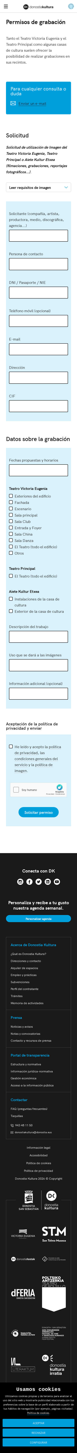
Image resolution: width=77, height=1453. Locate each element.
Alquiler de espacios (24, 968)
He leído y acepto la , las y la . (38, 758)
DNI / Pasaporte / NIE (27, 282)
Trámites (16, 996)
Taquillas (17, 1116)
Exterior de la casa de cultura (39, 611)
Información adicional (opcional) (36, 683)
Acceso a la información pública (32, 1085)
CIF (12, 395)
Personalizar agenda (38, 919)
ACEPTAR (38, 1423)
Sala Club (23, 521)
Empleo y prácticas (23, 975)
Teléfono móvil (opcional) (30, 310)
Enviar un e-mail (32, 103)
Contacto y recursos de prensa (31, 1040)
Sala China (24, 533)
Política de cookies (38, 1163)
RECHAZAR (38, 1433)
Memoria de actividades (27, 1003)
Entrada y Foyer (28, 527)
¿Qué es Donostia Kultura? (28, 954)
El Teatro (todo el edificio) (36, 546)
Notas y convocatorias (25, 1033)
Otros (19, 553)
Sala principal (26, 514)
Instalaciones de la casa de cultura (37, 601)
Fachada (22, 502)
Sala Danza (24, 540)
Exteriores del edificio (33, 495)
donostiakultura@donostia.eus (33, 1132)
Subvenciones (20, 982)
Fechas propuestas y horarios (33, 459)
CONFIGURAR (38, 1442)
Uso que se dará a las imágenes (35, 654)
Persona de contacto (26, 253)
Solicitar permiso (38, 812)
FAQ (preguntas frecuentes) (29, 1109)
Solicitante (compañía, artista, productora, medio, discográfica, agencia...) (36, 219)
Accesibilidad (39, 1155)
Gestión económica (23, 1078)
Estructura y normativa (26, 1064)
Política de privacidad (38, 1170)
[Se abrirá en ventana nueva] (20, 881)
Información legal (38, 1147)
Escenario (23, 508)
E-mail (14, 338)
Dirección (17, 367)
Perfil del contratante (24, 989)
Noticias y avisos (22, 1026)
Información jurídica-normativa (32, 1071)
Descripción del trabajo (28, 626)
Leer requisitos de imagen (30, 187)
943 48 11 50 (23, 1125)
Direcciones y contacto (26, 961)
